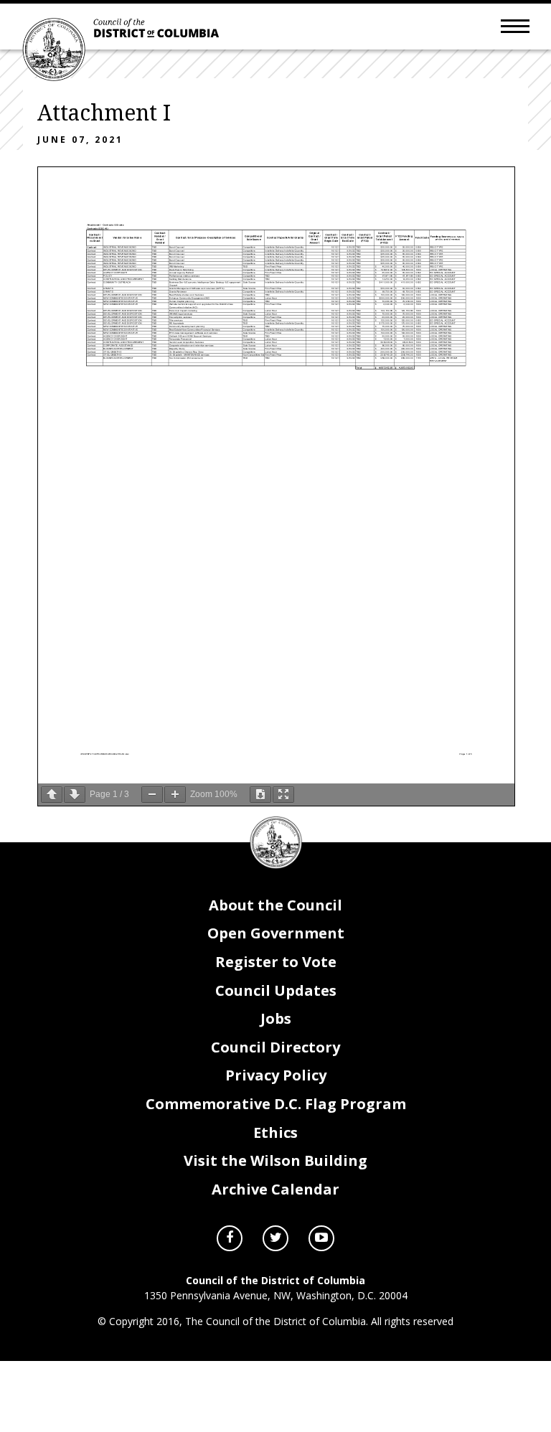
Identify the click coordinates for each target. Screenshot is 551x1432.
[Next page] (74, 794)
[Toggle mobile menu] (515, 25)
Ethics (275, 1132)
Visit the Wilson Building (275, 1160)
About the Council (275, 905)
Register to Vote (275, 961)
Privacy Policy (275, 1075)
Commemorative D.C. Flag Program (276, 1103)
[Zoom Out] (152, 794)
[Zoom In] (175, 794)
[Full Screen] (283, 794)
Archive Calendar (275, 1189)
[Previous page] (51, 794)
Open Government (275, 933)
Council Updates (275, 990)
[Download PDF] (260, 794)
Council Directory (275, 1047)
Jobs (275, 1018)
